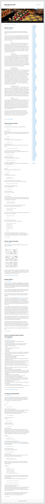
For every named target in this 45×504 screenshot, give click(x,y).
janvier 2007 (34, 119)
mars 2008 (34, 106)
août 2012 (34, 59)
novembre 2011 (35, 65)
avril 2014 (34, 40)
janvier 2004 (34, 152)
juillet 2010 (34, 80)
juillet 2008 (34, 102)
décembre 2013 (35, 44)
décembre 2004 (35, 142)
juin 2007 (34, 114)
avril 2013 (34, 51)
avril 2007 (34, 116)
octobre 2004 (34, 144)
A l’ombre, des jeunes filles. (12, 393)
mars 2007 (34, 117)
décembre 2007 (35, 109)
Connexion (34, 163)
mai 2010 (34, 82)
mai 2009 (34, 93)
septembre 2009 (35, 89)
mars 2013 (34, 52)
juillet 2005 (34, 136)
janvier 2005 (34, 141)
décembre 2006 (35, 120)
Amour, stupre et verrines (11, 241)
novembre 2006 (35, 121)
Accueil (6, 21)
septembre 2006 (35, 123)
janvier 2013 (34, 54)
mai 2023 (34, 29)
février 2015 (34, 33)
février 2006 (34, 129)
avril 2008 (34, 105)
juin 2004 (34, 148)
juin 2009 (34, 92)
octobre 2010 (34, 77)
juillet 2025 (34, 27)
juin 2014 (34, 38)
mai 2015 (34, 30)
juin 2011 (34, 70)
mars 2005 (34, 139)
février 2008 (34, 107)
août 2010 (34, 79)
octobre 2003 (34, 155)
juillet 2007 (34, 113)
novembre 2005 (35, 132)
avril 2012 (34, 62)
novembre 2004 (35, 143)
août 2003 (34, 157)
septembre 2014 (35, 36)
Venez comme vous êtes (11, 123)
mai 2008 (34, 104)
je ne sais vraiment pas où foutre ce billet (13, 275)
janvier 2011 (34, 74)
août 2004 (34, 146)
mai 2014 (34, 39)
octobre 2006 (34, 122)
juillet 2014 (34, 37)
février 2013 (34, 53)
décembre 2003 (35, 153)
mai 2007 (34, 115)
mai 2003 (34, 160)
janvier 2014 (34, 43)
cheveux (15, 102)
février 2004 (34, 151)
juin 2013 (34, 49)
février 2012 (34, 63)
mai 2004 (34, 149)
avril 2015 (34, 31)
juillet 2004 (34, 147)
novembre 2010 (35, 76)
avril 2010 (34, 83)
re (16, 400)
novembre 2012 (35, 56)
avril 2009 (34, 94)
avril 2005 (34, 138)
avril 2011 (34, 72)
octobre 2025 (34, 25)
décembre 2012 (35, 55)
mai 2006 (34, 126)
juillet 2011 (34, 69)
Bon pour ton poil (10, 5)
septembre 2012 (35, 58)
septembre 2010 (35, 78)
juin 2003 (34, 159)
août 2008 (34, 101)
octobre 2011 (34, 66)
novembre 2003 (35, 154)
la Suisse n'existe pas (10, 119)
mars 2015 (34, 32)
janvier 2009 (34, 97)
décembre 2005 (35, 131)
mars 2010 (34, 84)
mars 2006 (34, 128)
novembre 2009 (35, 87)
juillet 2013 (34, 48)
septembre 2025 (35, 26)
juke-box (9, 496)
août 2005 (34, 135)
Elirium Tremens (9, 28)
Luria (11, 271)
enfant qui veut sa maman (16, 443)
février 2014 (34, 42)
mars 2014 (34, 41)
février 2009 (34, 96)
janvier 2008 (34, 108)
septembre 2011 (35, 67)
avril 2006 (34, 127)
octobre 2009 (34, 88)
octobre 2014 (34, 35)
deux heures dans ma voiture (22, 297)
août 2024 (34, 28)
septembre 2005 (35, 134)
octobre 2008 (34, 99)
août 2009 (34, 90)
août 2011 (34, 68)
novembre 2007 (35, 110)
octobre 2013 (34, 46)
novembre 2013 (35, 45)
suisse (27, 94)
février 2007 (34, 118)
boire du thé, (6, 444)
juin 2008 (34, 103)
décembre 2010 (35, 75)
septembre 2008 (35, 100)
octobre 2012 (34, 57)
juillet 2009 (34, 91)
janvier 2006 (34, 130)
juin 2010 (34, 81)
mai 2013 (34, 50)
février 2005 (34, 140)
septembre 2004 (35, 145)
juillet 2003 (34, 158)
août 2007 (34, 112)
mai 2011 (34, 71)
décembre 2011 (35, 64)
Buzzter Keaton (9, 279)
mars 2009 (34, 95)
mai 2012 (34, 61)
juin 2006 (34, 125)
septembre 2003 (35, 156)
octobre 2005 (34, 133)
